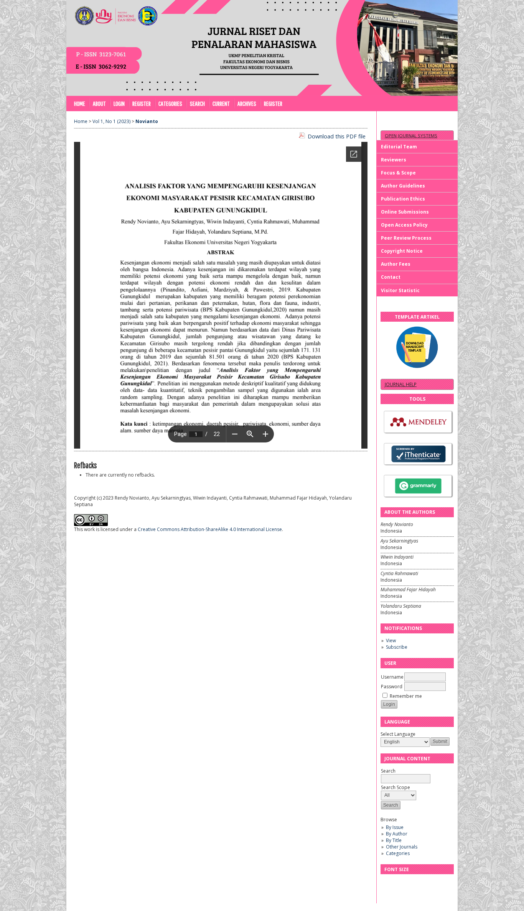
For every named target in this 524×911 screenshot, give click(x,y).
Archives (246, 103)
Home (79, 103)
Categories (398, 853)
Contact (390, 277)
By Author (396, 833)
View (391, 640)
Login (119, 103)
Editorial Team (399, 146)
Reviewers (393, 159)
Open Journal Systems (411, 135)
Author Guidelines (403, 186)
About (99, 103)
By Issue (395, 827)
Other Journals (401, 847)
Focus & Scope (398, 172)
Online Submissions (405, 212)
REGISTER (273, 103)
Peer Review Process (406, 238)
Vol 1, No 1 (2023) (111, 121)
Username (392, 677)
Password (391, 686)
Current (221, 103)
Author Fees (395, 264)
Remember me (406, 696)
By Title (394, 840)
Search (197, 103)
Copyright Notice (402, 251)
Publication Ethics (403, 199)
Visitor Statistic (400, 290)
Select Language (398, 734)
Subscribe (396, 647)
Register (141, 103)
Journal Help (401, 384)
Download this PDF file (337, 136)
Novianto (146, 121)
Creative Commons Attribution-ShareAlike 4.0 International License (210, 529)
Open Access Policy (404, 225)
